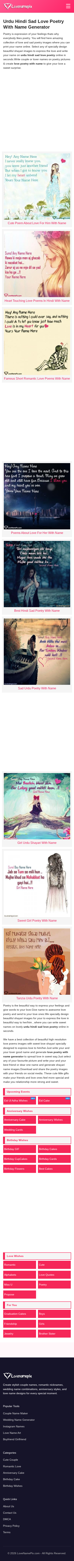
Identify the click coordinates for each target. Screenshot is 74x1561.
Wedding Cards (13, 1129)
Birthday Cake (11, 1479)
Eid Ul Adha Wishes (16, 1100)
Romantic (10, 1264)
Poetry (43, 1284)
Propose (9, 1294)
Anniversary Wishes (51, 1119)
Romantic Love (12, 1466)
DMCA (7, 1519)
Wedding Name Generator (19, 1419)
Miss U (8, 1284)
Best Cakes (46, 1168)
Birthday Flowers (14, 1168)
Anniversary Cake (14, 1119)
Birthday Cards (48, 1158)
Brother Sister (47, 1333)
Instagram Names (13, 1426)
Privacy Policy (11, 1525)
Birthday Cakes (48, 1149)
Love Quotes (46, 1274)
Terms (6, 1532)
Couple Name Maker (15, 1413)
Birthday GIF (11, 1149)
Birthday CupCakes (15, 1158)
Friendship (10, 1323)
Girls (41, 1323)
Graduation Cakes (15, 1313)
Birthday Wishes (12, 1485)
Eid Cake (44, 1100)
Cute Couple (10, 1459)
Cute (42, 1264)
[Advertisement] (37, 110)
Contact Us (9, 1512)
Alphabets (10, 1274)
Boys (42, 1313)
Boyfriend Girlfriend (14, 1439)
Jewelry (8, 1333)
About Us (8, 1506)
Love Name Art (12, 1432)
